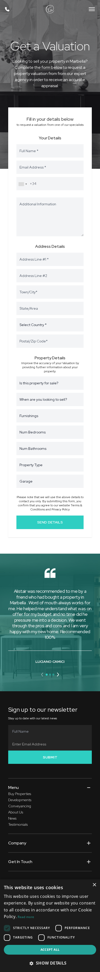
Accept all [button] (50, 949)
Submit (50, 757)
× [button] (94, 885)
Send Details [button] (50, 522)
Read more (26, 917)
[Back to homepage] (50, 9)
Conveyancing (19, 806)
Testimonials (18, 824)
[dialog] (50, 925)
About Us (15, 812)
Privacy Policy (61, 509)
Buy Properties (19, 793)
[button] (42, 674)
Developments (19, 800)
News (12, 818)
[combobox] (22, 184)
